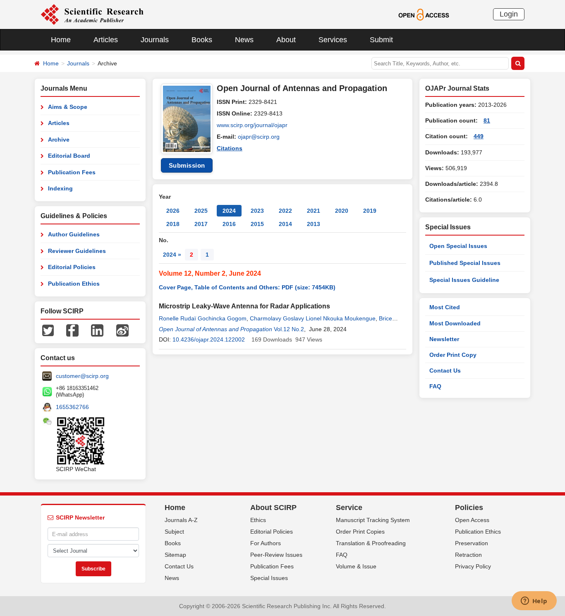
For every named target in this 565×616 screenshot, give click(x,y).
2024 (229, 210)
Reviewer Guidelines (77, 251)
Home (61, 40)
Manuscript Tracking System (373, 520)
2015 (257, 224)
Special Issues (269, 578)
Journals (155, 40)
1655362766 (72, 407)
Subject (174, 531)
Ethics (258, 520)
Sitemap (175, 554)
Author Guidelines (74, 234)
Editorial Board (69, 155)
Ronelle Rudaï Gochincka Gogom (203, 318)
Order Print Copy (452, 354)
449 (479, 136)
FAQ (435, 386)
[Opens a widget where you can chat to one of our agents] (534, 601)
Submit (381, 40)
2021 (313, 210)
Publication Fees (72, 172)
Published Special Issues (464, 263)
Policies (469, 507)
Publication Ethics (74, 283)
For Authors (265, 543)
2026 (173, 210)
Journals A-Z (181, 520)
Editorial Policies (72, 267)
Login (509, 14)
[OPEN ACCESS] (424, 14)
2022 (285, 210)
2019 (369, 210)
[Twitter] (48, 330)
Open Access (472, 520)
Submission (187, 165)
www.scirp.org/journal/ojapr (252, 125)
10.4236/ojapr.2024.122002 (208, 339)
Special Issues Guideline (464, 280)
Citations (229, 148)
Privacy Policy (473, 566)
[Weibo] (122, 330)
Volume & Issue (356, 566)
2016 (229, 224)
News (244, 40)
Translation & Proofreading (371, 543)
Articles (105, 40)
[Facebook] (72, 330)
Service (349, 507)
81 (487, 120)
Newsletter (444, 339)
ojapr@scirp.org (259, 136)
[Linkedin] (97, 330)
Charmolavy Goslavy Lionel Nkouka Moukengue (313, 318)
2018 (173, 224)
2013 (313, 224)
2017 (201, 224)
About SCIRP (273, 507)
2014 (285, 224)
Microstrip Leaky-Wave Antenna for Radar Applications (244, 306)
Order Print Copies (360, 531)
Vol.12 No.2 (289, 329)
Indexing (60, 188)
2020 (341, 210)
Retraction (468, 554)
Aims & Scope (67, 106)
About (286, 40)
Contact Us (445, 370)
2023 (257, 210)
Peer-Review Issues (276, 554)
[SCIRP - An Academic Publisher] (92, 14)
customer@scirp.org (82, 376)
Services (332, 40)
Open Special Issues (458, 246)
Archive (58, 139)
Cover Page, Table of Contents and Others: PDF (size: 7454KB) (247, 287)
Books (202, 40)
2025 (201, 210)
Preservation (471, 543)
